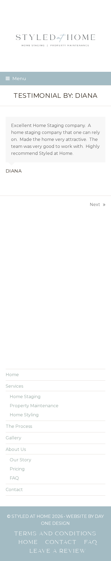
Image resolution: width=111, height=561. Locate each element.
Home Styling (24, 414)
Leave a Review (58, 551)
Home (12, 374)
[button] (16, 78)
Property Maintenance (34, 405)
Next (95, 205)
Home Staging (25, 396)
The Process (19, 426)
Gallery (13, 437)
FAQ (14, 478)
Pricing (17, 469)
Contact (14, 489)
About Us (16, 449)
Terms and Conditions (55, 534)
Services (14, 386)
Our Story (20, 459)
